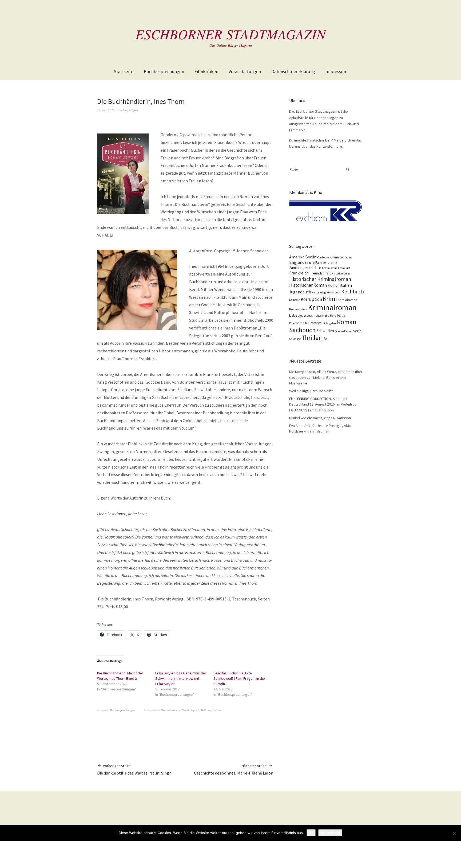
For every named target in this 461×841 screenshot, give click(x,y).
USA (324, 338)
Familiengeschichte (305, 267)
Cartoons (323, 257)
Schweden (325, 330)
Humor (333, 285)
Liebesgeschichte (309, 315)
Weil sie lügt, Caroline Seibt (311, 390)
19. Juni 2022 (105, 110)
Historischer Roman (308, 285)
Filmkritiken (206, 71)
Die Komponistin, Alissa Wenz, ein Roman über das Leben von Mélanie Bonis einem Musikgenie (326, 377)
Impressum (336, 71)
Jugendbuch (300, 291)
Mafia (325, 315)
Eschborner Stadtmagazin (231, 34)
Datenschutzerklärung (293, 71)
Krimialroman (347, 300)
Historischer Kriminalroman (320, 279)
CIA (342, 257)
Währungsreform (211, 710)
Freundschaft (320, 273)
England (296, 262)
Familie (310, 263)
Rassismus (317, 323)
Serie (357, 330)
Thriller (311, 338)
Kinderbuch (333, 292)
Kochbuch (352, 291)
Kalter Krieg (319, 292)
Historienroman (170, 710)
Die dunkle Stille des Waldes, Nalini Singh (134, 769)
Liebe (293, 315)
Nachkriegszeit (190, 710)
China (334, 257)
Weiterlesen (330, 833)
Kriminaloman (298, 309)
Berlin (310, 257)
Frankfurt (344, 268)
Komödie (294, 300)
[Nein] (454, 833)
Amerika (296, 257)
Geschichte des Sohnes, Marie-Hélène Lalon (233, 769)
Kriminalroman (332, 307)
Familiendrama (326, 262)
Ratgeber (330, 323)
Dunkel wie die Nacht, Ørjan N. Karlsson (320, 417)
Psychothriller (299, 323)
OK (311, 833)
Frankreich (299, 273)
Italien (346, 285)
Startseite (123, 71)
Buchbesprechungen (164, 71)
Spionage (295, 339)
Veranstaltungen (245, 71)
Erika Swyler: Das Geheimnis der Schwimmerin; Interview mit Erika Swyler (180, 678)
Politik (341, 315)
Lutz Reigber (130, 110)
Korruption (311, 299)
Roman (346, 322)
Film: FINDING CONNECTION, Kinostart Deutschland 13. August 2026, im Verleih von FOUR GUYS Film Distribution (324, 404)
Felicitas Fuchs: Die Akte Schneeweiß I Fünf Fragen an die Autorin (239, 678)
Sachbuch (302, 330)
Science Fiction (343, 331)
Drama (348, 257)
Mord (333, 315)
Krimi (330, 298)
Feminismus (329, 268)
